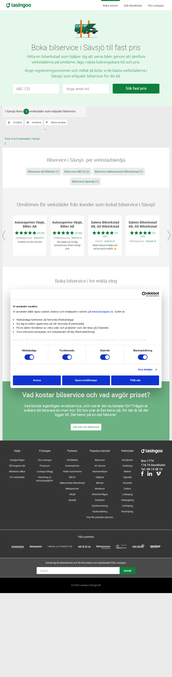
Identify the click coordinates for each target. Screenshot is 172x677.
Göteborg (127, 465)
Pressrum (45, 465)
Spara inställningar (86, 380)
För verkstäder (17, 477)
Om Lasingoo (156, 5)
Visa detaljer (145, 369)
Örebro (127, 488)
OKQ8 (72, 494)
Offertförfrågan (100, 494)
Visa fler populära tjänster (99, 517)
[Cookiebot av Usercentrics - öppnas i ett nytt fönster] (144, 294)
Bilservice (100, 460)
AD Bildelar (72, 460)
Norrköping (127, 511)
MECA (72, 477)
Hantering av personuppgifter (44, 478)
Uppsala (127, 477)
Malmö (127, 471)
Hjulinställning (99, 511)
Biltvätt (100, 482)
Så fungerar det (17, 465)
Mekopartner (72, 488)
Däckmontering (100, 505)
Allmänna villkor (17, 471)
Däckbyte (100, 500)
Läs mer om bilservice (86, 427)
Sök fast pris (136, 88)
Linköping (127, 494)
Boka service (110, 5)
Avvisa (37, 380)
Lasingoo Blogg (45, 471)
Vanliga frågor (17, 460)
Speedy (72, 500)
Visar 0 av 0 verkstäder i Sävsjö (22, 138)
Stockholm (127, 460)
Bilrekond (100, 488)
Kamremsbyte (100, 471)
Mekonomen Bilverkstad (72, 482)
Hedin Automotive (72, 471)
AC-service (99, 465)
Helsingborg (127, 500)
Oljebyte (100, 477)
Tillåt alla (135, 380)
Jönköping (127, 505)
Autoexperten (72, 465)
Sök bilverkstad (133, 5)
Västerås (127, 482)
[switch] (67, 357)
